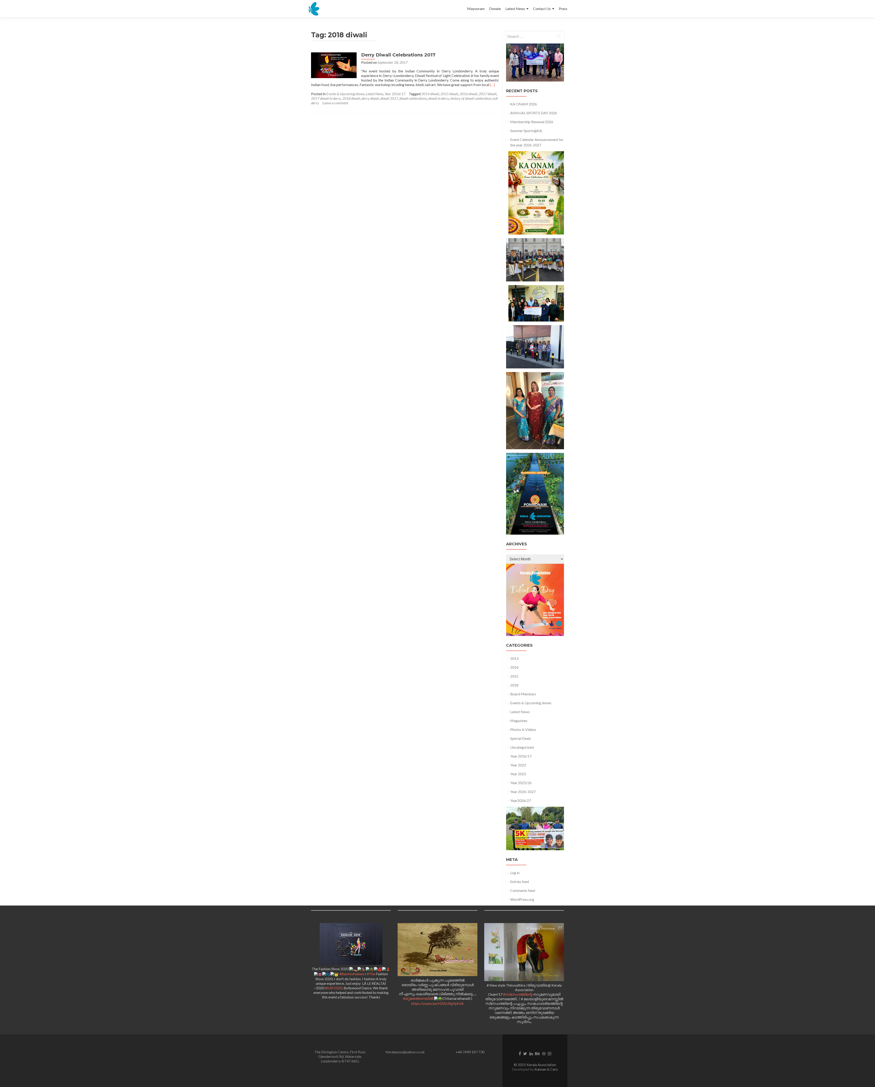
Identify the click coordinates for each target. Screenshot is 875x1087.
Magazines (519, 720)
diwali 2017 (389, 98)
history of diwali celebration (470, 98)
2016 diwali (468, 94)
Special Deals (520, 738)
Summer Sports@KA (526, 130)
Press (563, 8)
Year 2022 (518, 765)
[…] (492, 84)
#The (371, 974)
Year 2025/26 (521, 783)
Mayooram (476, 8)
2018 (514, 685)
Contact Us (542, 8)
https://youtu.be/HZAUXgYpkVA (437, 1003)
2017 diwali (488, 94)
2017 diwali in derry (326, 98)
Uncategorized (522, 747)
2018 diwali (351, 98)
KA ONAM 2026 (523, 104)
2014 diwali (430, 94)
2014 (514, 667)
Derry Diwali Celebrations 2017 (398, 55)
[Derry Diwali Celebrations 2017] (334, 64)
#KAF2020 (333, 988)
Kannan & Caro (546, 1069)
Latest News (515, 8)
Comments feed (522, 890)
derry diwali (370, 98)
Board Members (523, 694)
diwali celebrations (413, 98)
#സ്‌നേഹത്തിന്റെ (517, 994)
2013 (514, 658)
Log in (515, 872)
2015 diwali (449, 94)
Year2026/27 (520, 800)
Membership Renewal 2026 (531, 122)
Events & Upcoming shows (345, 94)
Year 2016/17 (395, 94)
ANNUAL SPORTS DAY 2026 (533, 113)
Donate (495, 8)
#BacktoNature (351, 974)
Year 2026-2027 (523, 791)
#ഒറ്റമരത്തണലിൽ (418, 998)
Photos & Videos (523, 729)
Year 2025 (518, 774)
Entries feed (519, 881)
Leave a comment (335, 103)
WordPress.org (522, 899)
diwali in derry (438, 98)
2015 (514, 676)
